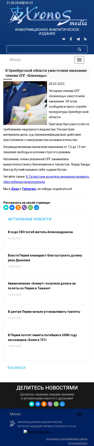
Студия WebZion (77, 443)
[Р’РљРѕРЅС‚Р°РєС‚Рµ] (12, 207)
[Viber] (24, 207)
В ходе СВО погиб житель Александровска (40, 232)
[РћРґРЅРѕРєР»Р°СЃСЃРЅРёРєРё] (18, 207)
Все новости (16, 367)
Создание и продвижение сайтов (66, 438)
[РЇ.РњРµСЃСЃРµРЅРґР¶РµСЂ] (6, 207)
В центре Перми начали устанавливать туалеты (44, 311)
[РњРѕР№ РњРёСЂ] (36, 207)
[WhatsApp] (30, 207)
